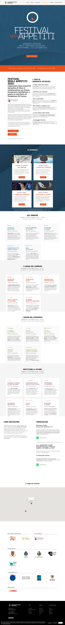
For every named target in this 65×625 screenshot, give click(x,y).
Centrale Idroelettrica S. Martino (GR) (22, 68)
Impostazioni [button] (50, 622)
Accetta (60, 622)
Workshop (41, 609)
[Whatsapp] (37, 438)
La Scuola (30, 608)
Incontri (40, 612)
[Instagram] (11, 618)
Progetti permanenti (32, 609)
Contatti (30, 613)
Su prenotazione (52, 406)
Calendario (51, 609)
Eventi (40, 613)
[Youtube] (13, 618)
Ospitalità (50, 612)
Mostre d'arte (41, 610)
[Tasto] (13, 538)
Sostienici (30, 612)
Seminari (40, 608)
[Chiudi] (63, 622)
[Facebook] (9, 618)
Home (50, 608)
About (50, 610)
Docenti (30, 610)
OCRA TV (50, 613)
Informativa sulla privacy (6, 623)
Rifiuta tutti (55, 622)
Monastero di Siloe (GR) (47, 68)
